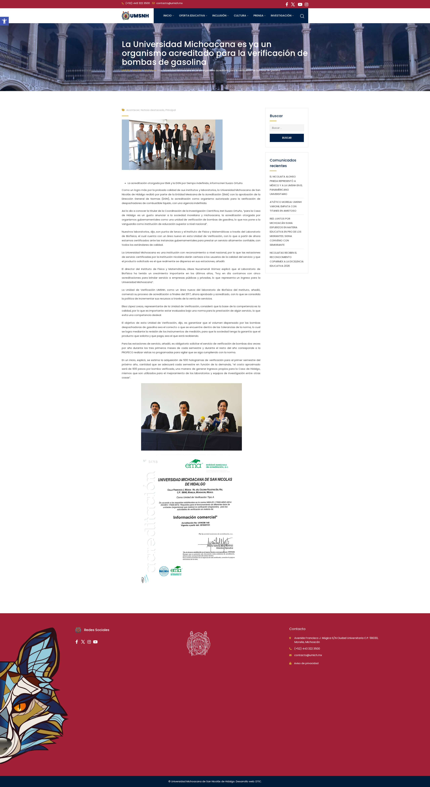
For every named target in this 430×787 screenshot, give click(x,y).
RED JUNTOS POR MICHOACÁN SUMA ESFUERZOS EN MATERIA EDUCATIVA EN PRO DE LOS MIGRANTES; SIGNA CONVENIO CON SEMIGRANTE (285, 232)
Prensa (258, 15)
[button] (4, 21)
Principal (170, 110)
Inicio (167, 15)
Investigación (281, 15)
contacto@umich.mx (169, 3)
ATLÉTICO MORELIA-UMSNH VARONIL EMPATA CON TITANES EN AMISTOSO (286, 206)
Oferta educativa (192, 15)
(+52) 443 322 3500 (137, 3)
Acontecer (133, 110)
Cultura (240, 15)
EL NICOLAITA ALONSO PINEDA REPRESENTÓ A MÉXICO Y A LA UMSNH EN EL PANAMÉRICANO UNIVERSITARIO (286, 185)
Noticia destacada (152, 110)
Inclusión (219, 15)
